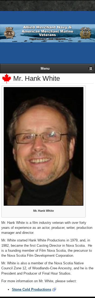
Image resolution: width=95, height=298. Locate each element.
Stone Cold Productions (31, 289)
